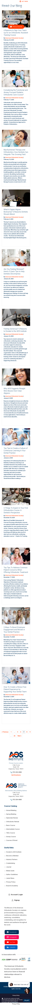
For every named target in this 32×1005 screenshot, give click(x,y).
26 (14, 736)
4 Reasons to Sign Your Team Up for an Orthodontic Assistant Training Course (16, 32)
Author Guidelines (12, 874)
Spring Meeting (11, 814)
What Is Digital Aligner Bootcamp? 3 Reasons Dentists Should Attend (16, 211)
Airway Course (11, 837)
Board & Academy (12, 886)
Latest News (10, 878)
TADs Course (10, 833)
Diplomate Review (12, 818)
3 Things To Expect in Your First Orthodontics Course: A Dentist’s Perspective (16, 510)
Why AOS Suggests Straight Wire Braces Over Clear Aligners (14, 390)
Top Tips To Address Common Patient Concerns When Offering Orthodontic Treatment (16, 569)
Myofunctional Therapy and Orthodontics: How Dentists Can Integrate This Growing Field (16, 152)
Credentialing (10, 863)
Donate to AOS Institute (13, 852)
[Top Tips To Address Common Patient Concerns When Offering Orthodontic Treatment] (16, 556)
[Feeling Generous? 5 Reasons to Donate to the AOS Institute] (16, 317)
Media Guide (10, 871)
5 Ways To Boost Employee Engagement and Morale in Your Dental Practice (14, 629)
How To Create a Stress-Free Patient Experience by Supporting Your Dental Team (15, 689)
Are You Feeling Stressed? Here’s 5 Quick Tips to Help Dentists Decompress (14, 271)
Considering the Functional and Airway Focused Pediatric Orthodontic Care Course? (16, 92)
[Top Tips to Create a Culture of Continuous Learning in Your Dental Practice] (16, 437)
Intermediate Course (13, 829)
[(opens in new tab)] (16, 959)
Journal (8, 867)
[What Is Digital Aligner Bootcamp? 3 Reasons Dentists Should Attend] (16, 198)
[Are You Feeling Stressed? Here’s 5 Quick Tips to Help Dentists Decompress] (16, 257)
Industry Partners (11, 859)
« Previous (5, 732)
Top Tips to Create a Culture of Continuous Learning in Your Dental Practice (16, 450)
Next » (20, 736)
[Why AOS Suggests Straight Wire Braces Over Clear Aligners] (16, 377)
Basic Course (10, 825)
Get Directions (16, 775)
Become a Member (12, 856)
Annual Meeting (11, 810)
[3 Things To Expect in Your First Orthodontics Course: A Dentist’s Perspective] (16, 496)
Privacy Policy (10, 882)
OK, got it (26, 1000)
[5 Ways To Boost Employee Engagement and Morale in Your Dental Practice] (16, 616)
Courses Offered (11, 840)
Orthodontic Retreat (12, 822)
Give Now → (21, 8)
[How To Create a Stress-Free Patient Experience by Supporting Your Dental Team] (16, 675)
